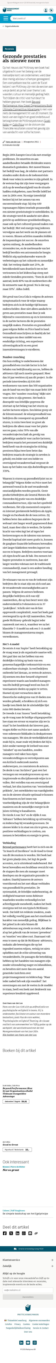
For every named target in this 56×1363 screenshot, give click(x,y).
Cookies (26, 1324)
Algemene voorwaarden (39, 1320)
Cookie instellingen (40, 1324)
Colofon (8, 1324)
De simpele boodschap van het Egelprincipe (25, 1213)
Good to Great (10, 1144)
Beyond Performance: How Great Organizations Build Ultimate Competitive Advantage (27, 105)
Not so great (11, 1170)
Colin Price (18, 124)
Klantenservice (11, 1259)
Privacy (17, 1324)
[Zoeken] (50, 18)
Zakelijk (7, 1266)
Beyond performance (14, 847)
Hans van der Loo (13, 142)
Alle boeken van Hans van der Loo (20, 1035)
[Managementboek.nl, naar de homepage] (11, 11)
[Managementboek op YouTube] (28, 1343)
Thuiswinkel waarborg (17, 1320)
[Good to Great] (12, 1124)
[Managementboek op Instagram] (35, 1343)
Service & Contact (40, 1328)
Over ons (28, 1332)
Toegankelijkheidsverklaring (18, 1328)
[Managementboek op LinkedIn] (21, 1343)
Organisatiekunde (12, 26)
